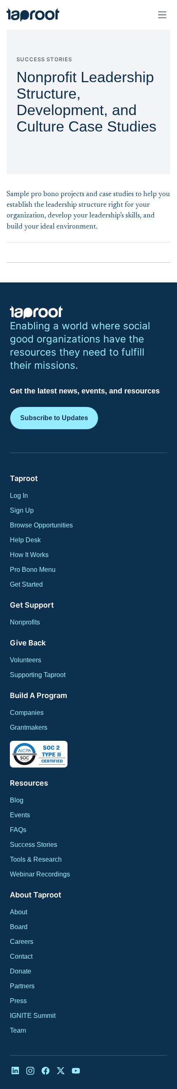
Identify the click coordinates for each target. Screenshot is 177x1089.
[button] (33, 15)
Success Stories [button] (33, 844)
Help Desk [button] (25, 539)
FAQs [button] (18, 829)
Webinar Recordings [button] (40, 874)
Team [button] (18, 1030)
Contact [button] (21, 956)
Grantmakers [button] (28, 727)
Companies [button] (27, 712)
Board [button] (19, 926)
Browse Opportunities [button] (41, 525)
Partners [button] (22, 986)
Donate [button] (20, 971)
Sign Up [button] (22, 510)
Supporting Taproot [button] (37, 674)
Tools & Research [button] (36, 859)
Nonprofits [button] (25, 622)
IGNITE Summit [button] (33, 1015)
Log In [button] (19, 495)
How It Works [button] (29, 554)
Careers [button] (21, 941)
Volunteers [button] (25, 660)
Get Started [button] (26, 584)
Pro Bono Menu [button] (33, 569)
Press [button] (18, 1000)
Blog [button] (16, 800)
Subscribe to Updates (54, 417)
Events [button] (20, 815)
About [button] (18, 912)
